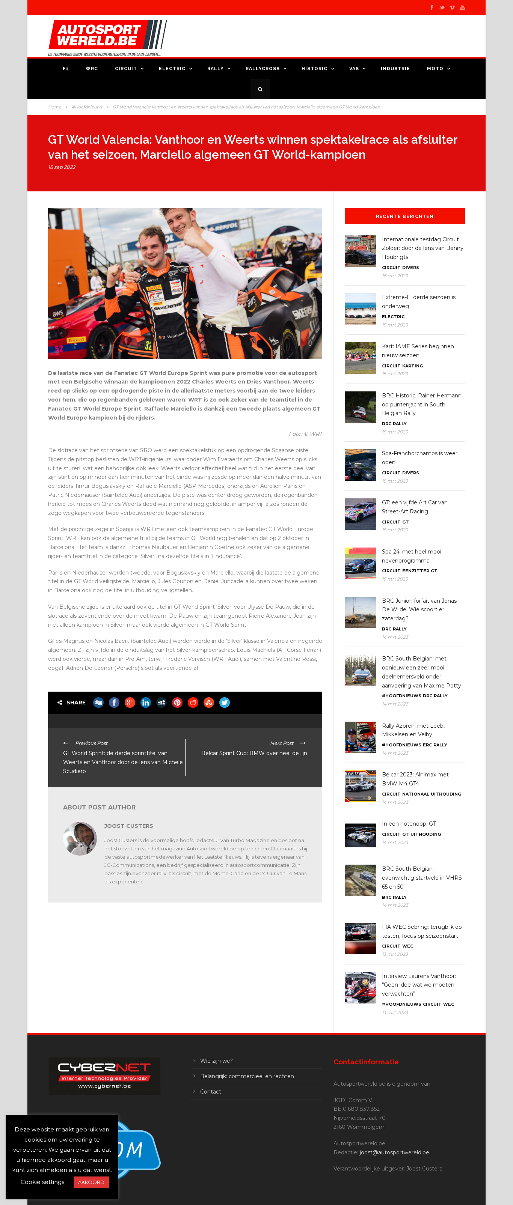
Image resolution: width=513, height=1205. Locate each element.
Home (54, 107)
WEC (407, 946)
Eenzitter (415, 570)
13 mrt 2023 (395, 954)
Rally (215, 68)
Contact (210, 1091)
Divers (410, 267)
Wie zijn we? (216, 1061)
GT (405, 522)
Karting (412, 366)
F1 (66, 68)
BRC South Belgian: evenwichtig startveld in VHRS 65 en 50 (422, 877)
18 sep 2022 (61, 167)
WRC (92, 68)
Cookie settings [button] (42, 1181)
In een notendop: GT (409, 823)
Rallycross (263, 68)
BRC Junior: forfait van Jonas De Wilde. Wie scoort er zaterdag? (419, 609)
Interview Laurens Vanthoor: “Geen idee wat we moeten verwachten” (419, 985)
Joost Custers (128, 826)
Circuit (126, 68)
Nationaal (415, 794)
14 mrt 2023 (395, 637)
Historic (314, 68)
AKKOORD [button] (91, 1182)
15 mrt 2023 (395, 325)
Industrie (395, 68)
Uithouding (446, 794)
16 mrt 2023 (395, 275)
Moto (435, 68)
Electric (172, 68)
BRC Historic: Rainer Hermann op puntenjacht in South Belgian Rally (422, 404)
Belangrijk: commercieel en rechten (247, 1076)
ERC (427, 745)
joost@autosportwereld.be (394, 1152)
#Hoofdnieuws (87, 107)
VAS (354, 68)
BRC (386, 423)
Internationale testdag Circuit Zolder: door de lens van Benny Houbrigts (422, 248)
